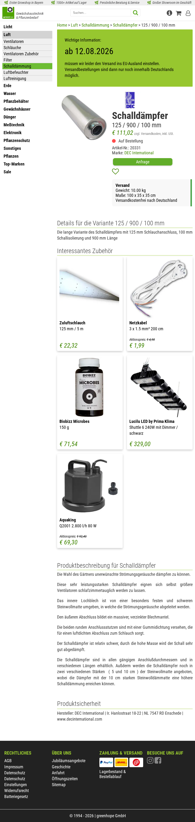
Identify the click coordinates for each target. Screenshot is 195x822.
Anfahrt (58, 772)
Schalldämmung (17, 66)
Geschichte (61, 766)
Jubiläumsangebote (68, 760)
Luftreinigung (15, 78)
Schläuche (12, 47)
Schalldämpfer (125, 25)
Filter (8, 59)
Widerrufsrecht (16, 790)
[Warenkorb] (180, 12)
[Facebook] (158, 761)
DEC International (139, 152)
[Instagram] (151, 761)
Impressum (13, 766)
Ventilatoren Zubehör (21, 53)
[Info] (170, 12)
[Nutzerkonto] (189, 12)
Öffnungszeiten (65, 778)
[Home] (8, 13)
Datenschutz (14, 772)
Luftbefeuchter (16, 72)
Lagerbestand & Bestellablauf (112, 774)
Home (62, 25)
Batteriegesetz (16, 796)
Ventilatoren (14, 41)
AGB (8, 760)
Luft (74, 25)
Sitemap (59, 784)
